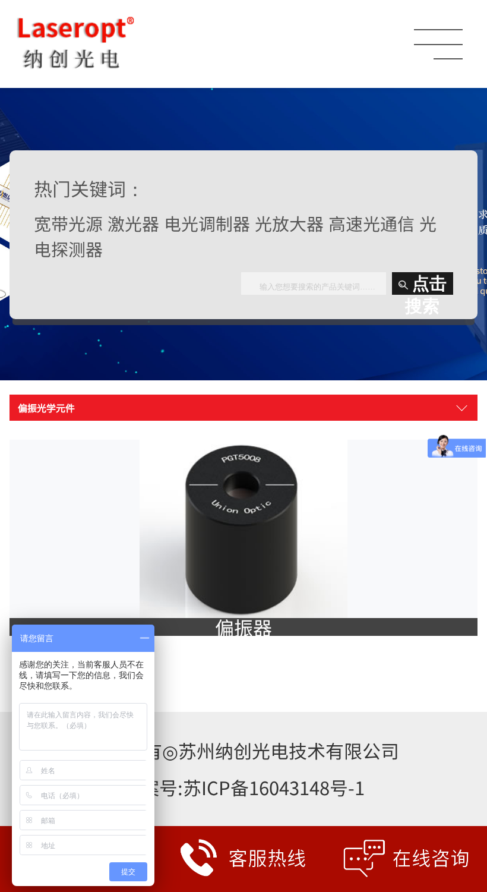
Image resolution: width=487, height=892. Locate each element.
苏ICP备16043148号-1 (274, 787)
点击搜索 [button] (425, 284)
